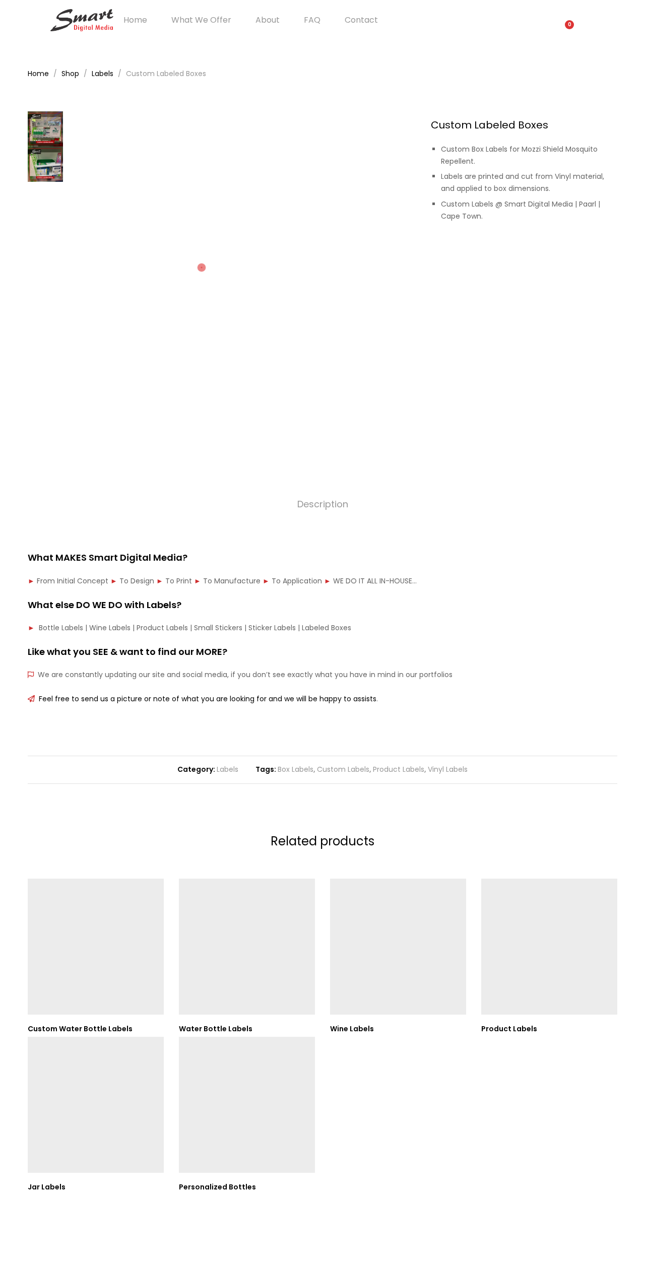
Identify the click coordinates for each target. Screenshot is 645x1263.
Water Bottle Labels (215, 1029)
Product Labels (398, 769)
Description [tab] (322, 504)
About (267, 20)
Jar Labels (47, 1187)
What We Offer (201, 20)
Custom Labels (343, 769)
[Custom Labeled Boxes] (583, 251)
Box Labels (295, 769)
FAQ (312, 20)
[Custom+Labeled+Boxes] (599, 251)
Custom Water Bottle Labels (80, 1029)
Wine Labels (352, 1029)
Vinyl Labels (448, 769)
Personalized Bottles (217, 1187)
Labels (227, 769)
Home (135, 20)
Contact (361, 20)
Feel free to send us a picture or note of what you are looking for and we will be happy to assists (205, 699)
